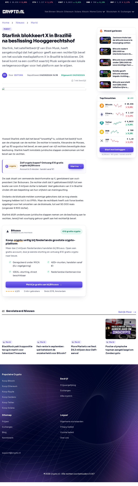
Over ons (64, 438)
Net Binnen (50, 11)
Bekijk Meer (125, 312)
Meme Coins (96, 11)
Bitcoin (59, 11)
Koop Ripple (8, 391)
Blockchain (111, 11)
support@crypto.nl (11, 452)
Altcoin (85, 11)
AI (119, 11)
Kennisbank (7, 438)
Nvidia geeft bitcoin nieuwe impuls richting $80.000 (120, 73)
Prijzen (5, 421)
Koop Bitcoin (8, 381)
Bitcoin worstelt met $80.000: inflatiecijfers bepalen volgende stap (122, 85)
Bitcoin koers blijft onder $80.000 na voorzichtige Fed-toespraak (122, 62)
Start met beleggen (116, 149)
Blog (4, 432)
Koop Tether (8, 402)
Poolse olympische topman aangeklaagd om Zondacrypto (119, 350)
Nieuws (20, 22)
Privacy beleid (67, 427)
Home (5, 22)
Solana (77, 11)
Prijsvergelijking (68, 385)
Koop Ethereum (9, 386)
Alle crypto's (66, 396)
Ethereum (69, 11)
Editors (18, 75)
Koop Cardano (9, 397)
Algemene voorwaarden (71, 421)
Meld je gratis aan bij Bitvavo (44, 284)
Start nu (76, 166)
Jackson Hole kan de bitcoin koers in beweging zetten (122, 40)
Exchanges (126, 11)
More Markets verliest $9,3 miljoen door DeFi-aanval (84, 350)
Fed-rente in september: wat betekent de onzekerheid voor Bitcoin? (51, 350)
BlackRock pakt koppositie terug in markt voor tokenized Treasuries (17, 350)
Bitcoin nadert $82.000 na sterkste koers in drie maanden (122, 51)
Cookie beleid (67, 432)
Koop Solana (8, 408)
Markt (34, 22)
